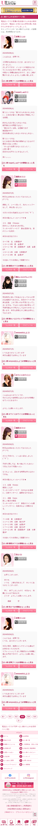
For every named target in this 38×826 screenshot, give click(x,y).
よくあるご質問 (9, 760)
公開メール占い (9, 752)
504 (28, 717)
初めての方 (7, 740)
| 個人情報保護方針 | (14, 806)
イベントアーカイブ (10, 764)
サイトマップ (8, 768)
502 (16, 717)
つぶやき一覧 (10, 85)
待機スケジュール (9, 744)
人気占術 (7, 756)
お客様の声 (7, 748)
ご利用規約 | (26, 806)
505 (34, 717)
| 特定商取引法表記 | (15, 809)
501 (10, 717)
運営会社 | (27, 809)
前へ (3, 717)
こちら (15, 792)
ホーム (6, 736)
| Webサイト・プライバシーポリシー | (19, 812)
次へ (19, 720)
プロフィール (28, 85)
